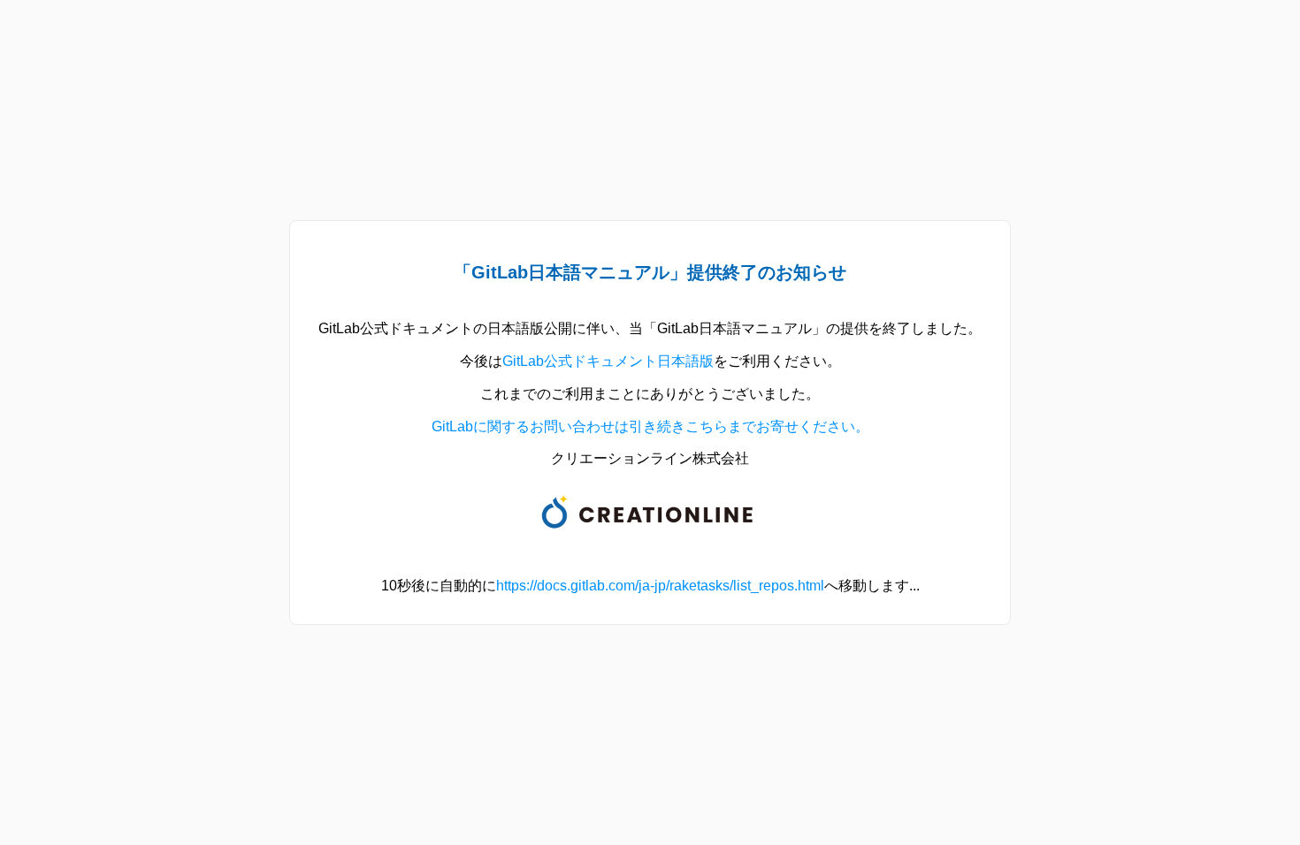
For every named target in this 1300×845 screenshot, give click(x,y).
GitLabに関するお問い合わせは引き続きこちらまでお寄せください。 (650, 426)
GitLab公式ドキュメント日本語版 (608, 361)
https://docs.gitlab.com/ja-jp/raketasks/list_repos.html (660, 585)
